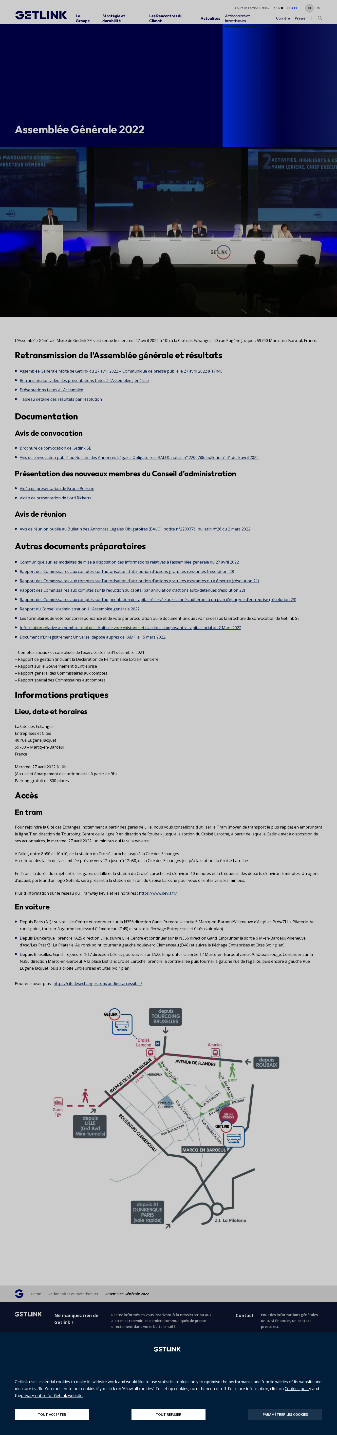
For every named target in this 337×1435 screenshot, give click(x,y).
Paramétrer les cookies (285, 1414)
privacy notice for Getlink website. (52, 1395)
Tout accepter (52, 1414)
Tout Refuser (168, 1414)
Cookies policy (298, 1388)
